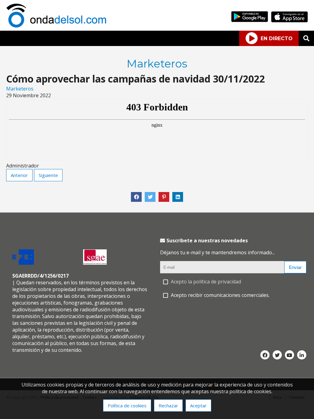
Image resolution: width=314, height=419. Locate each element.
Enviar (295, 267)
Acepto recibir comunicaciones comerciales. (220, 295)
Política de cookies (127, 405)
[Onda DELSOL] (57, 25)
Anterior (19, 175)
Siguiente (48, 175)
